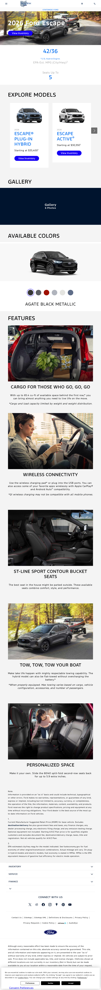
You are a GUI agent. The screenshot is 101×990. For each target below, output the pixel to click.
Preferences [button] (82, 978)
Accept (71, 983)
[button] (94, 131)
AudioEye (73, 923)
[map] (56, 904)
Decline (50, 983)
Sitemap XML (40, 917)
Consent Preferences (21, 987)
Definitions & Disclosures (61, 917)
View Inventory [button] (20, 33)
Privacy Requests (31, 923)
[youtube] (70, 904)
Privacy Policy (81, 917)
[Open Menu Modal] (6, 3)
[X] (30, 904)
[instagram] (50, 904)
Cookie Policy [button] (23, 978)
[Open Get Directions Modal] (82, 3)
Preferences (29, 983)
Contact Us (17, 917)
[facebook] (43, 904)
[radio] (30, 292)
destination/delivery (18, 825)
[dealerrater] (36, 904)
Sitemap (28, 917)
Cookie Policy (48, 923)
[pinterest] (63, 904)
